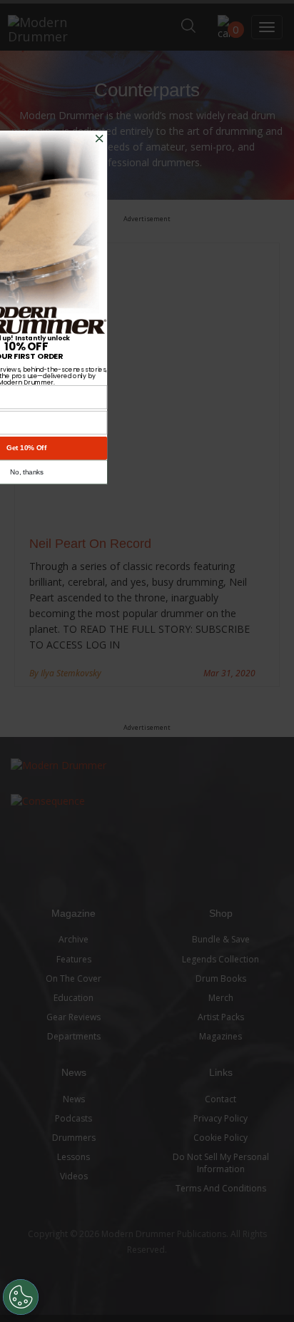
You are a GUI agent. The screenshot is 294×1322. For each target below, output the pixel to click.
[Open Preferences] (21, 1297)
